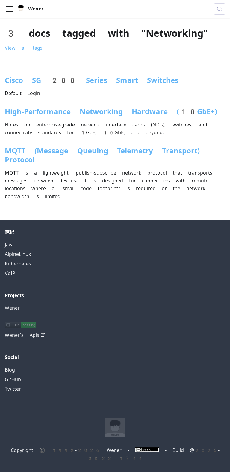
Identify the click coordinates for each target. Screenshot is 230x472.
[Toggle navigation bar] (9, 8)
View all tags (24, 48)
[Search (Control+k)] (219, 9)
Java (9, 245)
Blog (10, 370)
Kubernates (18, 264)
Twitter (13, 389)
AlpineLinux (18, 254)
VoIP (10, 273)
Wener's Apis (22, 335)
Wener (12, 308)
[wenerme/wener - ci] (20, 326)
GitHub (13, 379)
